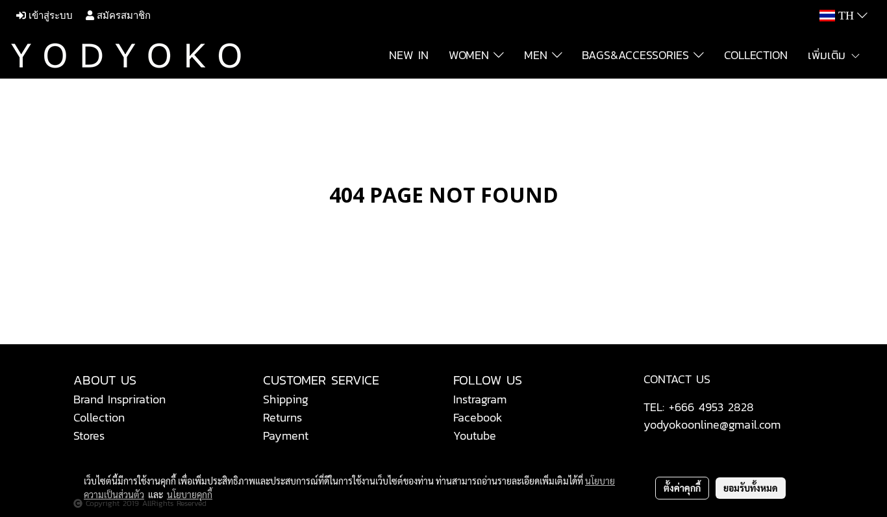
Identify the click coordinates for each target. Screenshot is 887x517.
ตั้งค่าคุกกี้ (682, 488)
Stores (89, 435)
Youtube (474, 435)
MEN (538, 55)
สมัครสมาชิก (122, 15)
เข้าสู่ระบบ (49, 15)
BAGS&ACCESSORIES (637, 55)
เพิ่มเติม (829, 55)
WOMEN (471, 55)
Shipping (285, 399)
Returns (282, 417)
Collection (99, 417)
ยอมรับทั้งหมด (750, 488)
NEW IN (409, 55)
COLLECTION (756, 55)
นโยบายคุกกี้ (189, 494)
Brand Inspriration (119, 399)
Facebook (478, 417)
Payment (285, 435)
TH (846, 15)
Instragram (479, 399)
